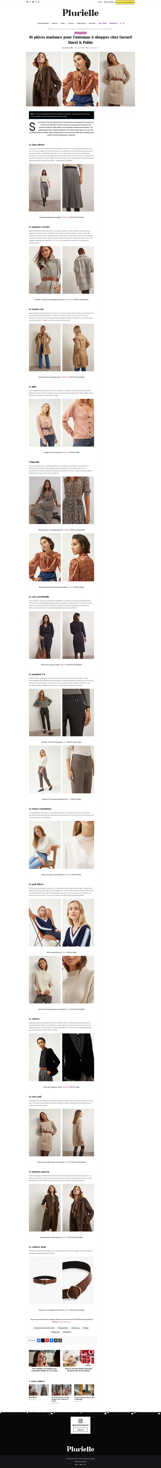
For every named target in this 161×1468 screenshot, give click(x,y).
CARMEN (66, 874)
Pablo (86, 1328)
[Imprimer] (60, 1340)
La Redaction (67, 48)
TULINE (67, 1162)
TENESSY (63, 664)
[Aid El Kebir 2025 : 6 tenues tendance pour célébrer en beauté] (61, 1390)
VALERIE (65, 1087)
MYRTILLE (64, 217)
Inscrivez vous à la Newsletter (125, 2)
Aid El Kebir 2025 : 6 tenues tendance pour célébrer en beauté (60, 1399)
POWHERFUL (113, 23)
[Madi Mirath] (39, 1390)
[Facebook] (39, 1340)
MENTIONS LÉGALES (80, 1461)
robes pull (56, 1332)
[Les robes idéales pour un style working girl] (84, 1390)
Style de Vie (81, 23)
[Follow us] (80, 1422)
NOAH (63, 952)
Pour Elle (92, 23)
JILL (68, 799)
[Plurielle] (80, 12)
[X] (43, 1340)
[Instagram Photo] (13, 1425)
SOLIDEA (66, 530)
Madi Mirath (32, 1397)
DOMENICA (64, 377)
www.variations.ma (64, 1322)
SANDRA (64, 1237)
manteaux (76, 1328)
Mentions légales (109, 2)
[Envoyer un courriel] (71, 48)
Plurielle (92, 1458)
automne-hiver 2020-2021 (44, 1328)
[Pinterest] (47, 1340)
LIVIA (64, 742)
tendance (67, 1332)
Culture (70, 23)
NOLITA (65, 452)
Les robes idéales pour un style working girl (84, 1398)
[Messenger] (51, 1340)
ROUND (65, 1310)
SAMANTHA (68, 299)
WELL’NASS (103, 23)
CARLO (69, 587)
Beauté (54, 23)
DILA (66, 1009)
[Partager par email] (56, 1340)
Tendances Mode (65, 29)
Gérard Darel (63, 1328)
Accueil (100, 2)
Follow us (80, 1430)
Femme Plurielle (42, 23)
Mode (63, 23)
